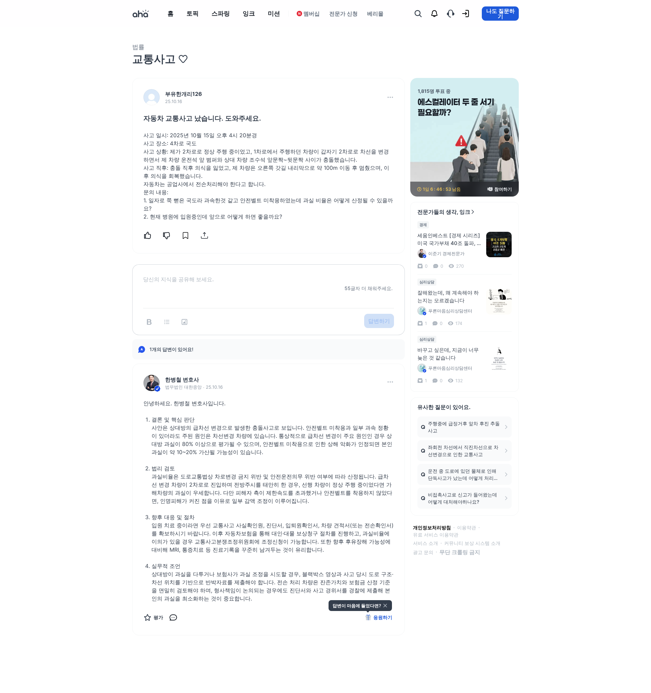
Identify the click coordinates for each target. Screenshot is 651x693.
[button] (390, 97)
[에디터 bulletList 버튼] (167, 322)
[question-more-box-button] (390, 97)
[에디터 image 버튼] (184, 322)
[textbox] (268, 273)
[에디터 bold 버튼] (149, 322)
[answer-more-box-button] (390, 382)
